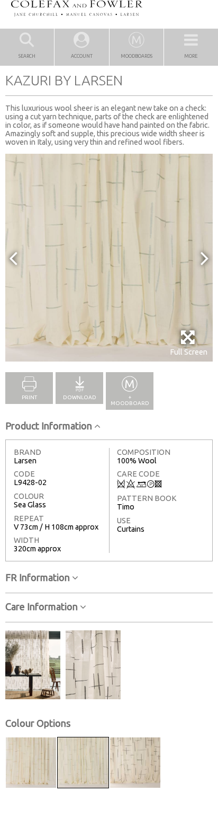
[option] (109, 258)
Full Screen (188, 352)
